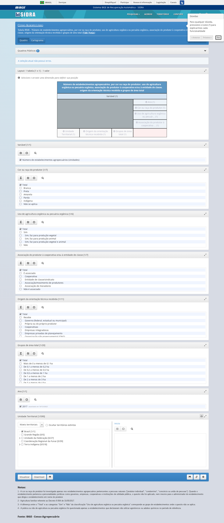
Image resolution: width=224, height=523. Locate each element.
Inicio (117, 423)
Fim (218, 37)
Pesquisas (132, 14)
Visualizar (25, 476)
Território (163, 14)
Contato (178, 14)
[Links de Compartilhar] (197, 477)
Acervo (148, 14)
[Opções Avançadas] (203, 477)
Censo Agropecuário (30, 25)
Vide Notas (88, 32)
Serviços (62, 2)
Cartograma (37, 40)
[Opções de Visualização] (50, 477)
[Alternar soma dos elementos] (21, 178)
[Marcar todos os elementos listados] (21, 153)
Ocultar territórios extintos (62, 425)
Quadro (23, 40)
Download (39, 476)
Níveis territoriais (28, 424)
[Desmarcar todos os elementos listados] (27, 153)
